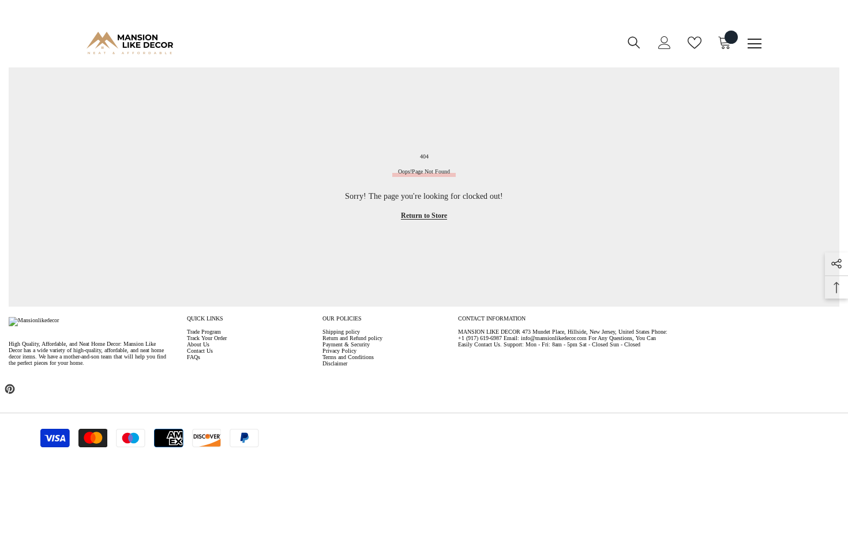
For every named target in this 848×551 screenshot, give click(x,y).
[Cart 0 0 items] (724, 43)
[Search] (633, 42)
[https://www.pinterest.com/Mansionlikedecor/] (9, 389)
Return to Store (424, 216)
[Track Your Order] (421, 50)
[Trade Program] (375, 50)
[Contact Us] (398, 50)
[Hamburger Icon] (754, 44)
